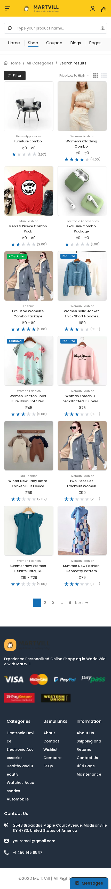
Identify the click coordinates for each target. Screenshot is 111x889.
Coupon (54, 43)
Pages (95, 43)
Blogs (75, 43)
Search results (72, 63)
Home (14, 43)
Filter (16, 75)
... (61, 602)
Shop (33, 43)
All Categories (40, 63)
